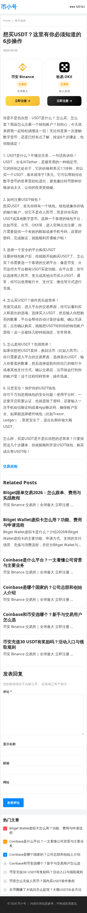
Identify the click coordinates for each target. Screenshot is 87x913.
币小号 (9, 6)
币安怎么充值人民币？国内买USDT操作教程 (42, 881)
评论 (7, 692)
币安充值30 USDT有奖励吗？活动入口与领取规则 (43, 644)
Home (7, 20)
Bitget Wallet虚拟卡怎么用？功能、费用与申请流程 (42, 522)
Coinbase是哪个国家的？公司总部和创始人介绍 (42, 589)
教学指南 (20, 20)
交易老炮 (10, 466)
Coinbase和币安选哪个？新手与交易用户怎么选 (42, 617)
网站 (6, 782)
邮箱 (6, 763)
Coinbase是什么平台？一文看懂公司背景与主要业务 (42, 562)
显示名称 (9, 744)
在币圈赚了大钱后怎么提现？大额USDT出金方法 (45, 889)
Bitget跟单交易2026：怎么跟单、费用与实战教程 (42, 495)
